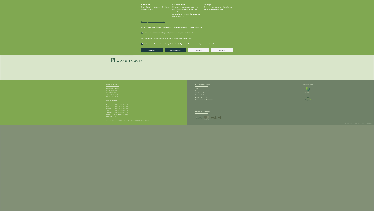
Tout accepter (152, 50)
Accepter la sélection (175, 50)
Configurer (222, 50)
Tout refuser (198, 50)
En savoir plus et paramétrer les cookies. (153, 22)
